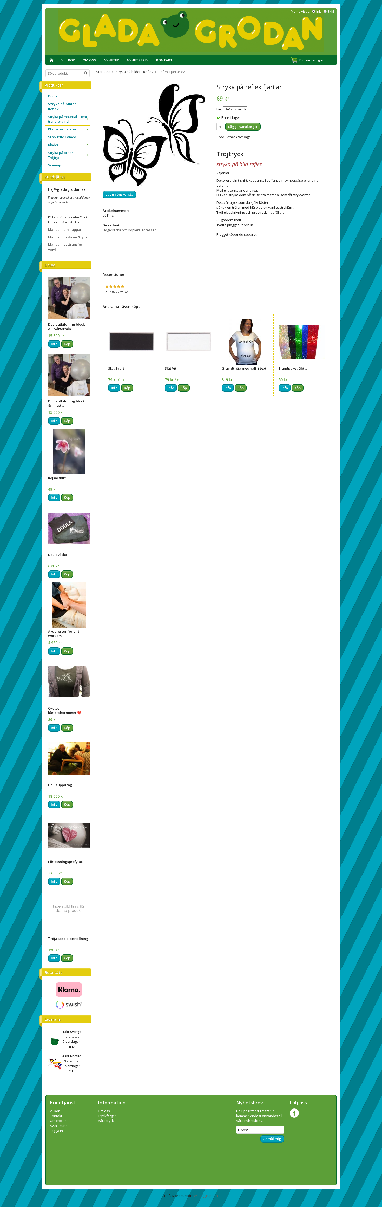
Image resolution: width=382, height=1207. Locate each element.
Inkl (319, 11)
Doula (52, 96)
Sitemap (54, 165)
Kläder (53, 144)
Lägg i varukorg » (243, 126)
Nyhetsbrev (137, 60)
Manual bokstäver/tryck (67, 237)
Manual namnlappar (65, 229)
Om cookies (59, 1120)
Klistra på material (62, 129)
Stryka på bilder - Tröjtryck (61, 155)
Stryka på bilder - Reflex (63, 106)
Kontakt (164, 60)
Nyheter (111, 60)
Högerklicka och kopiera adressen (130, 230)
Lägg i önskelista (119, 194)
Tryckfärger (107, 1115)
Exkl (331, 11)
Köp (67, 344)
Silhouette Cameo (62, 137)
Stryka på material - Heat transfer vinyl (67, 119)
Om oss (89, 60)
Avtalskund (59, 1125)
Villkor (68, 60)
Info (54, 344)
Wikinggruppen (206, 1195)
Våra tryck (106, 1120)
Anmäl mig (272, 1138)
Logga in (56, 1130)
